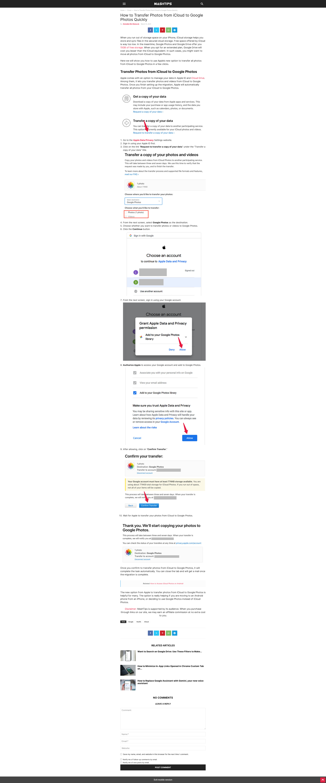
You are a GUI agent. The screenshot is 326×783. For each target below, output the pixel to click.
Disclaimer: (131, 609)
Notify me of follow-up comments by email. (140, 759)
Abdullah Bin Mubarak (131, 24)
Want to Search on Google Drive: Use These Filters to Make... (170, 651)
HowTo (139, 622)
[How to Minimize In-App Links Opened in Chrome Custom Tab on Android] (128, 670)
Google (130, 622)
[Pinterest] (162, 30)
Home (122, 10)
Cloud (129, 10)
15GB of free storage (131, 47)
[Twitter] (156, 30)
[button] (124, 4)
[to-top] (322, 778)
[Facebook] (150, 30)
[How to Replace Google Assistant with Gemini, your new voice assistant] (128, 685)
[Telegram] (174, 30)
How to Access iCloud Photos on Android (166, 583)
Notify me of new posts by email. (136, 763)
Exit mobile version (163, 779)
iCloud (146, 622)
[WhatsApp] (168, 30)
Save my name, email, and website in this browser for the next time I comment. (156, 754)
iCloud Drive (197, 78)
